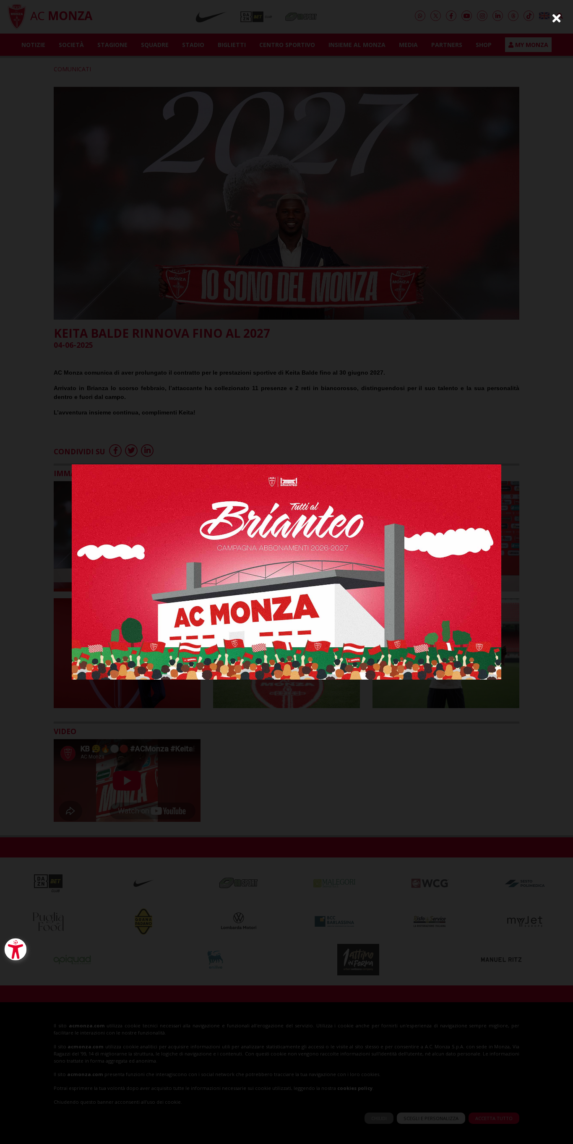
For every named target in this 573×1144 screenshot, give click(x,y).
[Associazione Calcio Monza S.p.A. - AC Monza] (287, 571)
